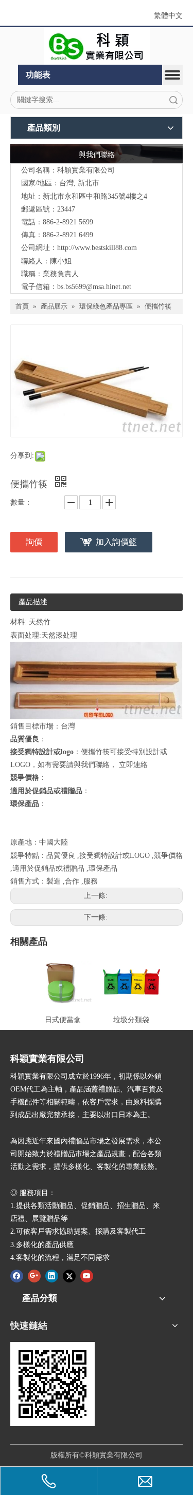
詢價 (34, 542)
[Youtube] (86, 1275)
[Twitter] (69, 1275)
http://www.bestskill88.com (97, 248)
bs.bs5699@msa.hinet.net (94, 287)
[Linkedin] (51, 1275)
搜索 (173, 99)
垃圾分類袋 (131, 1020)
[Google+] (34, 1275)
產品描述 (33, 602)
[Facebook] (16, 1275)
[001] (97, 46)
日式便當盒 (63, 1020)
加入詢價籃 (116, 542)
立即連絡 (133, 765)
